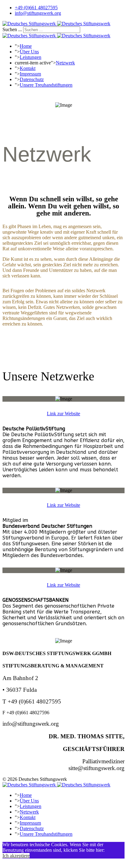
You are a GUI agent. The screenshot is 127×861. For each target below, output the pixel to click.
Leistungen (30, 57)
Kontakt (27, 68)
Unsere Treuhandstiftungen (46, 85)
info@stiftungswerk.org (38, 13)
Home (26, 46)
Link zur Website (63, 413)
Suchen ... (12, 29)
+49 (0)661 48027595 (36, 7)
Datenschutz (32, 79)
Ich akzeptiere (16, 855)
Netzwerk (65, 62)
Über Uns (29, 51)
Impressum (30, 73)
